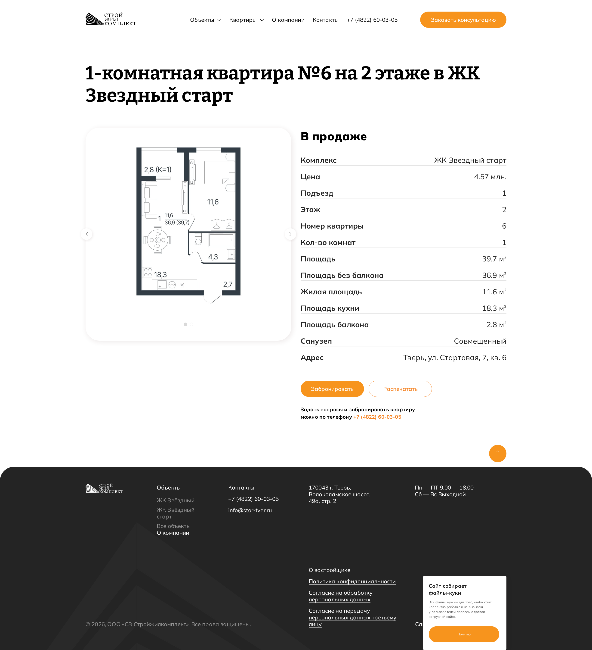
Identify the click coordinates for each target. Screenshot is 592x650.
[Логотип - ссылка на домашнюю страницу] (111, 19)
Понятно (464, 634)
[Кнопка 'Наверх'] (497, 453)
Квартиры (243, 19)
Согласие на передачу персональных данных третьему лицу (352, 617)
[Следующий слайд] (290, 234)
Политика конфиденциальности (352, 581)
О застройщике (329, 569)
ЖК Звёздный (175, 500)
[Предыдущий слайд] (86, 234)
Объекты (202, 19)
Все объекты (174, 525)
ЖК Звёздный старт (175, 513)
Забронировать (332, 388)
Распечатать (400, 388)
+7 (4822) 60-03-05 (372, 19)
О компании (288, 19)
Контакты (326, 19)
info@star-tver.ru (250, 510)
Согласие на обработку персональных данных (341, 596)
